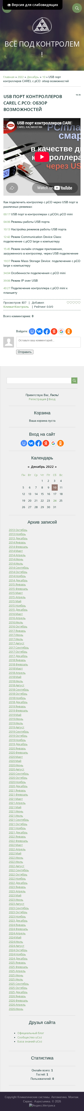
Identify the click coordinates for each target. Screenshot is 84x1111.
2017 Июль (16, 639)
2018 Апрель (17, 673)
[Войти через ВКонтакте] (39, 331)
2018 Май (15, 677)
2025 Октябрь (18, 988)
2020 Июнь (16, 765)
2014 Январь (17, 542)
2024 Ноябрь (17, 954)
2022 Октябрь (18, 874)
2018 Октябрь (18, 694)
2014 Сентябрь (19, 568)
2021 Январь (17, 790)
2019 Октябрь (18, 736)
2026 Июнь (16, 1009)
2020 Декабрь (18, 786)
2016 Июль (16, 622)
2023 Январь (17, 887)
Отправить (25, 352)
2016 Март (16, 614)
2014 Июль (16, 563)
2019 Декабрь (18, 744)
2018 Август (16, 685)
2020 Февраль (18, 752)
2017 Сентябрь (19, 647)
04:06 (6, 222)
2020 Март (16, 757)
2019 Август (16, 727)
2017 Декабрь (18, 656)
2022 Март (16, 845)
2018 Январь (17, 660)
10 (43, 77)
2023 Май (15, 895)
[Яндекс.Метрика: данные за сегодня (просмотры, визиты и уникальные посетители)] (42, 1105)
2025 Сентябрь (19, 984)
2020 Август (16, 769)
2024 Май (15, 937)
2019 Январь (17, 706)
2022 (21, 77)
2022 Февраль (18, 841)
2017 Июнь (16, 635)
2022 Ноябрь (17, 878)
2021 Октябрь (18, 824)
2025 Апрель (17, 971)
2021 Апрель (17, 803)
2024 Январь (17, 925)
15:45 (6, 249)
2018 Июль (16, 681)
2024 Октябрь (18, 950)
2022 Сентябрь (19, 870)
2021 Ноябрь (17, 828)
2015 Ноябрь (17, 605)
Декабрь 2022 (42, 466)
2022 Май (15, 853)
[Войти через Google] (61, 331)
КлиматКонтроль (16, 307)
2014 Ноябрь (17, 576)
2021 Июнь (16, 811)
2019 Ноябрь (17, 740)
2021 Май (15, 807)
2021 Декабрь (18, 832)
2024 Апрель (17, 933)
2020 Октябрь (18, 778)
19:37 (6, 261)
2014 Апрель (17, 555)
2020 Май (15, 761)
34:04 (6, 273)
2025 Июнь (16, 975)
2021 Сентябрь (19, 820)
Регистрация (37, 399)
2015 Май (15, 601)
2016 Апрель (17, 618)
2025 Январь (17, 962)
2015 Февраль (18, 589)
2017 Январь (17, 631)
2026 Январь (17, 996)
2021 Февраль (18, 794)
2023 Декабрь (18, 920)
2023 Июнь (16, 900)
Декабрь (33, 77)
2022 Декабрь (18, 883)
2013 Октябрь (18, 530)
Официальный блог (30, 1033)
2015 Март (16, 593)
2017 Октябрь (18, 652)
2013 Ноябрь (17, 534)
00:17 (6, 214)
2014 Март (16, 551)
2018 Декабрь (18, 702)
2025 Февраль (18, 967)
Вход (52, 399)
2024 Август (16, 946)
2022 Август (16, 866)
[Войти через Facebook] (47, 331)
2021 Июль (16, 816)
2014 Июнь (16, 559)
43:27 (6, 288)
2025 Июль (16, 979)
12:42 (6, 237)
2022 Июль (16, 862)
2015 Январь (17, 584)
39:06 (6, 280)
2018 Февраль (18, 664)
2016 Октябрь (18, 626)
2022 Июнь (16, 858)
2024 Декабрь (18, 958)
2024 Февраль (18, 929)
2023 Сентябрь (19, 908)
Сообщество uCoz (29, 1037)
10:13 (6, 229)
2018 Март (16, 668)
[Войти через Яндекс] (54, 331)
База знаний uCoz (29, 1041)
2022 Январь (17, 836)
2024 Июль (16, 942)
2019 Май (15, 715)
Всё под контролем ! (42, 49)
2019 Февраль (18, 710)
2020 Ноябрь (17, 782)
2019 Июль (16, 723)
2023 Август (16, 904)
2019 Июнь (16, 719)
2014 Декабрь (18, 580)
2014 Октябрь (18, 572)
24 (54, 500)
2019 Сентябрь (19, 731)
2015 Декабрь (18, 610)
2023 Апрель (17, 891)
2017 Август (16, 643)
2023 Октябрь (18, 912)
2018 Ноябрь (17, 698)
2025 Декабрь (18, 992)
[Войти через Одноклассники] (68, 331)
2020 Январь (17, 748)
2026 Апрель (17, 1004)
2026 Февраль (18, 1000)
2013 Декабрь (18, 538)
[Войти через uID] (32, 331)
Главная (8, 77)
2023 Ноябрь (17, 916)
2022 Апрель (17, 849)
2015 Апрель (17, 597)
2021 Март (16, 799)
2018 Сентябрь (19, 689)
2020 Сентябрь (19, 774)
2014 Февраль (18, 547)
